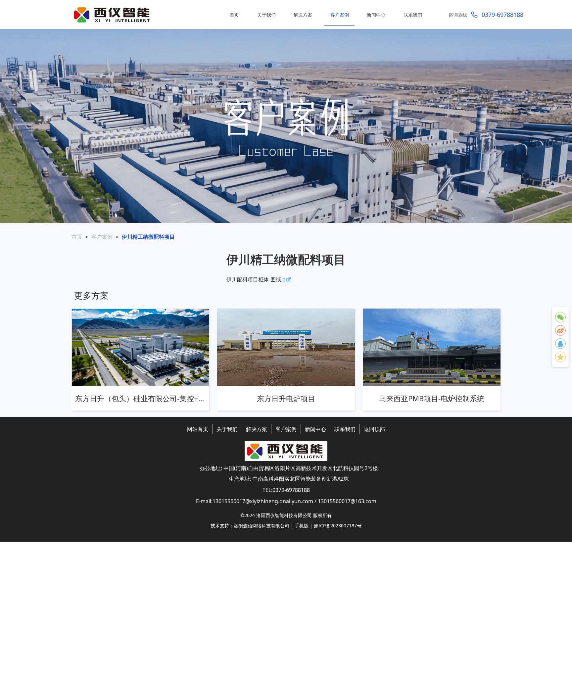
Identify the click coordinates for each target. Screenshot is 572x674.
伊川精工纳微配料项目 (148, 236)
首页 (77, 236)
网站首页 (197, 429)
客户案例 (102, 236)
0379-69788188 (502, 15)
